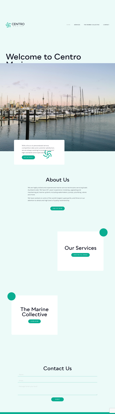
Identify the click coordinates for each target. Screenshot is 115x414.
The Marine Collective (91, 24)
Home (68, 24)
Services (77, 24)
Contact (106, 24)
